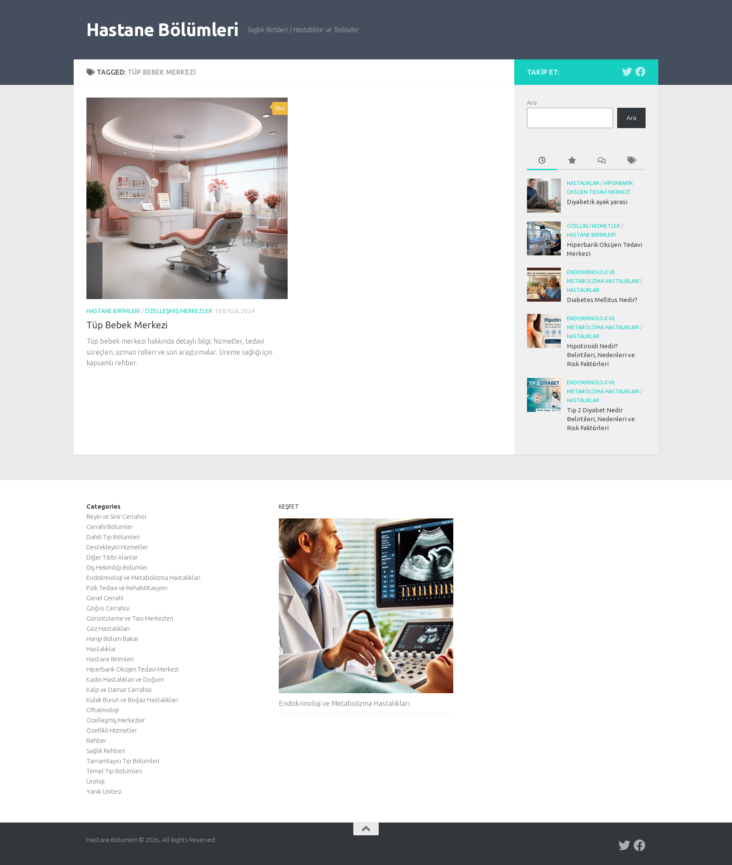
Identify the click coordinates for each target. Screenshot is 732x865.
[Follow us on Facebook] (640, 72)
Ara (532, 102)
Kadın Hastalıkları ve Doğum (125, 679)
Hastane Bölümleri (162, 29)
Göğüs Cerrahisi (108, 608)
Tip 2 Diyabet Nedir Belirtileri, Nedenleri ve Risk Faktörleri (601, 418)
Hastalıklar (583, 183)
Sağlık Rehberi (105, 750)
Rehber (96, 740)
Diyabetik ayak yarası (597, 201)
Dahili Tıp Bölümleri (113, 536)
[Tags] (631, 161)
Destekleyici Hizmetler (117, 547)
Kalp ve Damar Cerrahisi (119, 689)
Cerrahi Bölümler (109, 526)
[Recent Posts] (542, 161)
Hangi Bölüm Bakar (112, 638)
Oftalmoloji (102, 710)
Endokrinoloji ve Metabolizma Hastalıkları (143, 577)
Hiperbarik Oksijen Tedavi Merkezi (132, 669)
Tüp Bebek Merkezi (127, 324)
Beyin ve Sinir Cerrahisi (116, 516)
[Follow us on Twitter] (627, 72)
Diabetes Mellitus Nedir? (602, 299)
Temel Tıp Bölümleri (114, 771)
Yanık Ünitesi (104, 791)
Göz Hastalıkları (108, 628)
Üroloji (95, 781)
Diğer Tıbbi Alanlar (112, 557)
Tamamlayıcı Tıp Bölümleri (122, 760)
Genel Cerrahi (104, 598)
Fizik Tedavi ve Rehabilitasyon (126, 587)
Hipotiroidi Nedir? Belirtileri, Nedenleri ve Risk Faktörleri (601, 354)
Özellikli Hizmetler (593, 226)
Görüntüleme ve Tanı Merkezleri (129, 618)
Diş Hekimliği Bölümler (117, 567)
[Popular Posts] (571, 161)
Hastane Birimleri (113, 311)
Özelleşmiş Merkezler (178, 311)
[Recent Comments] (601, 161)
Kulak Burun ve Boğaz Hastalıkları (132, 699)
